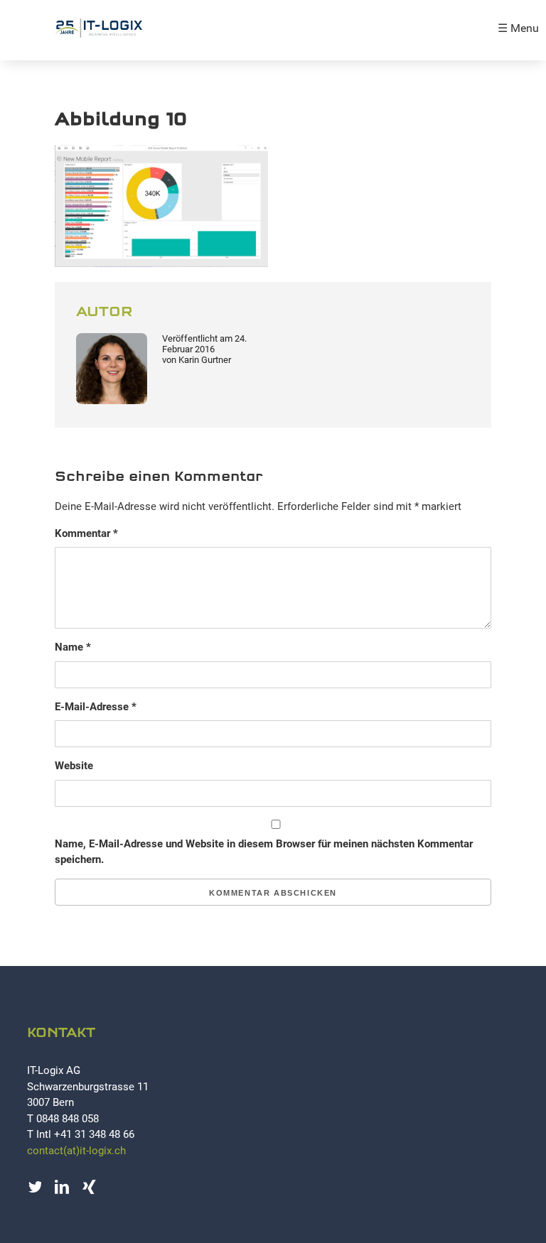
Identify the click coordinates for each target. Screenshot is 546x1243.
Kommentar (86, 533)
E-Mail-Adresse (95, 706)
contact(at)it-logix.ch (76, 1150)
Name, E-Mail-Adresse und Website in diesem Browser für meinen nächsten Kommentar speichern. (264, 852)
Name (73, 647)
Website (74, 765)
